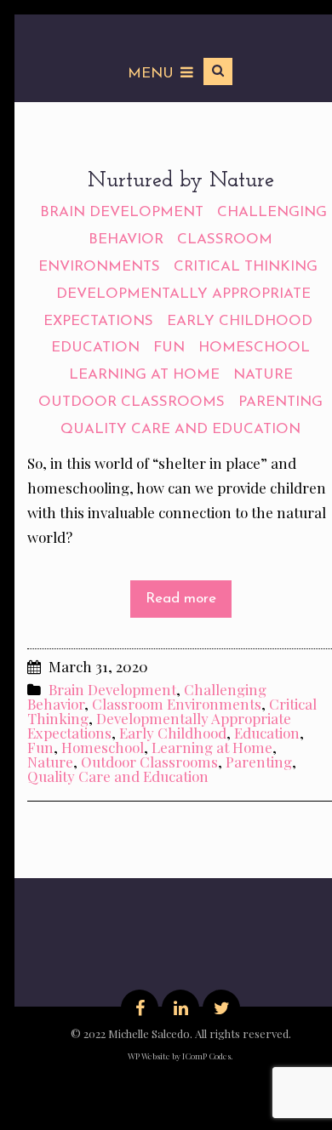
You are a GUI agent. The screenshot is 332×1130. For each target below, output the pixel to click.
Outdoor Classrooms (131, 402)
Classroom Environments (176, 703)
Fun (169, 347)
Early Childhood (239, 321)
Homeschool (254, 347)
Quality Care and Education (180, 429)
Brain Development (121, 212)
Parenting (280, 402)
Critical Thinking (246, 267)
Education (95, 347)
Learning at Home (144, 375)
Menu (151, 73)
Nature (263, 375)
